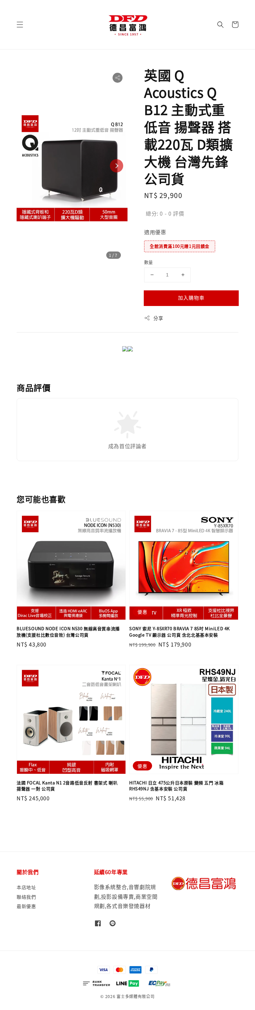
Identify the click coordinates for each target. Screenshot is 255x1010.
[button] (20, 24)
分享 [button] (158, 318)
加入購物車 (191, 297)
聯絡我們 (26, 896)
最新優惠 (26, 906)
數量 (148, 262)
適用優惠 (155, 232)
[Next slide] (116, 165)
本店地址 (26, 887)
